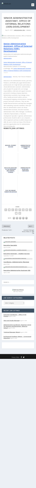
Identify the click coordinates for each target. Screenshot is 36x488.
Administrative (8, 58)
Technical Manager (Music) (12, 332)
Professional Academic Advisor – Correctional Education (17, 337)
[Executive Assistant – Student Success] (18, 250)
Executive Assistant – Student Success (17, 253)
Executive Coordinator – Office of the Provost (15, 315)
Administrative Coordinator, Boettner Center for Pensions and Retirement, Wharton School (17, 326)
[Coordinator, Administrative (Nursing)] (18, 259)
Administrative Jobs (19, 30)
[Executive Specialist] (18, 242)
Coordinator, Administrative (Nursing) (16, 262)
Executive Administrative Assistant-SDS (17, 270)
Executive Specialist (10, 245)
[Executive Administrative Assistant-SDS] (18, 267)
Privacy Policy (15, 357)
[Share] (6, 210)
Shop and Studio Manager (12, 320)
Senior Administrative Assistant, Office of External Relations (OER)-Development (18, 47)
